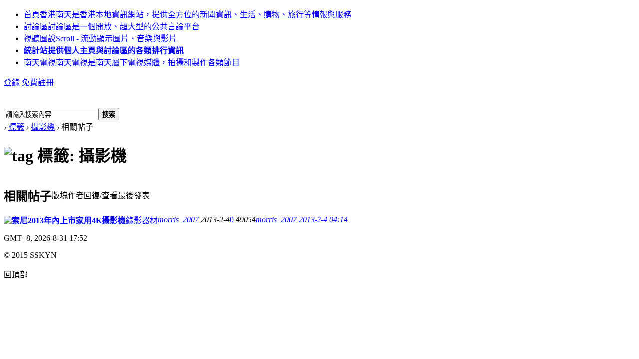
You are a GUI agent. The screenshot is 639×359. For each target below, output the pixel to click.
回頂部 (16, 274)
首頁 (187, 14)
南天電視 (132, 62)
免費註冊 (38, 82)
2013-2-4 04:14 (323, 219)
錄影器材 (142, 220)
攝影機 (43, 127)
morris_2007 (178, 219)
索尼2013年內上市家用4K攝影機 (69, 220)
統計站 (104, 50)
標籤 (16, 127)
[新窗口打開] (8, 221)
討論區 (112, 26)
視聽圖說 (100, 38)
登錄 (12, 82)
